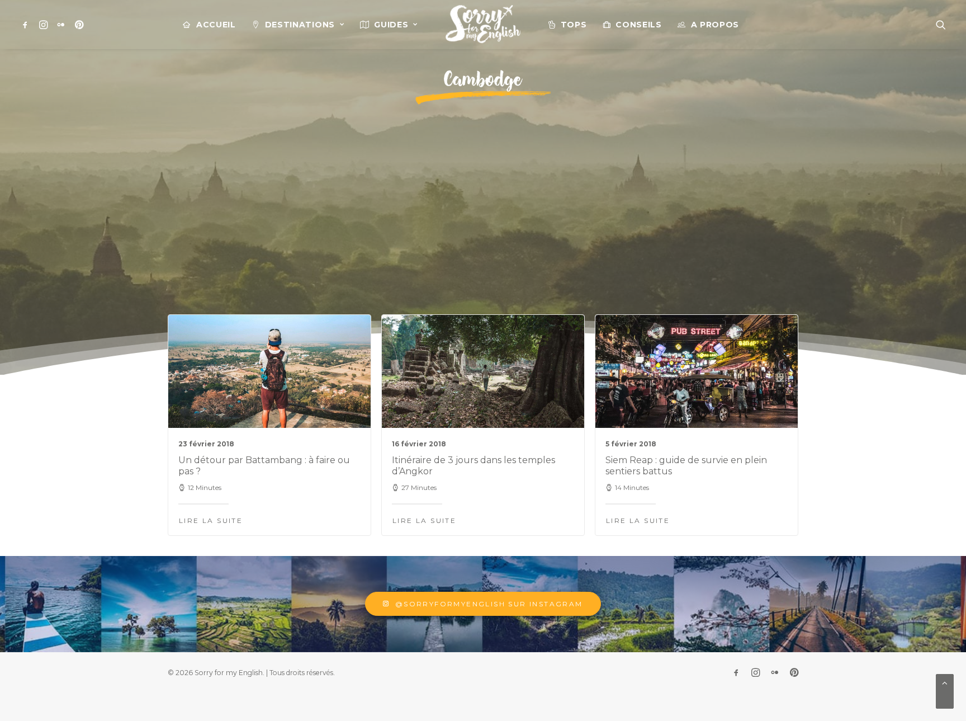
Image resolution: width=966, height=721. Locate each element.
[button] (27, 24)
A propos (715, 25)
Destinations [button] (300, 25)
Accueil (216, 25)
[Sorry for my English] (483, 24)
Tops (574, 25)
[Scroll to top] (945, 691)
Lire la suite (211, 520)
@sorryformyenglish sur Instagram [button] (489, 604)
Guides (391, 25)
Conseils (638, 25)
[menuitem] (27, 24)
